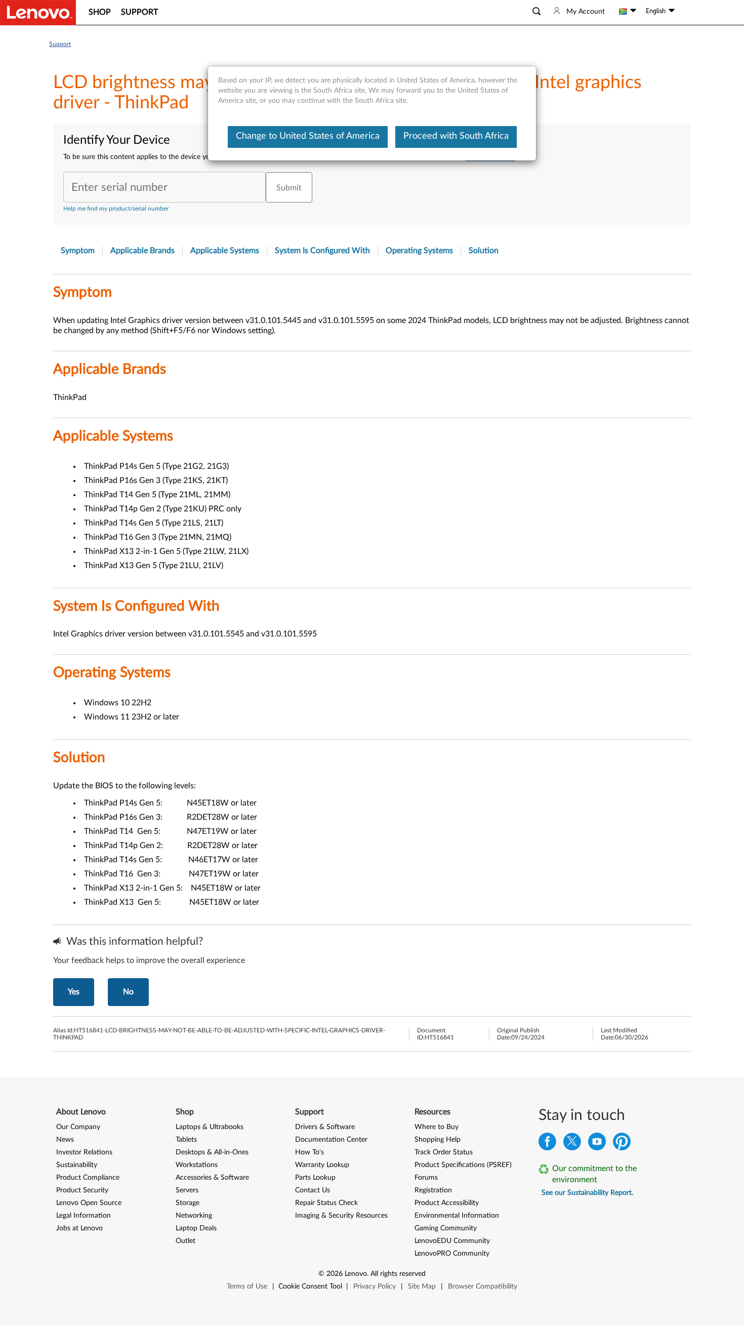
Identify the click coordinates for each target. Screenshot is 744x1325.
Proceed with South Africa (456, 136)
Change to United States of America (308, 136)
